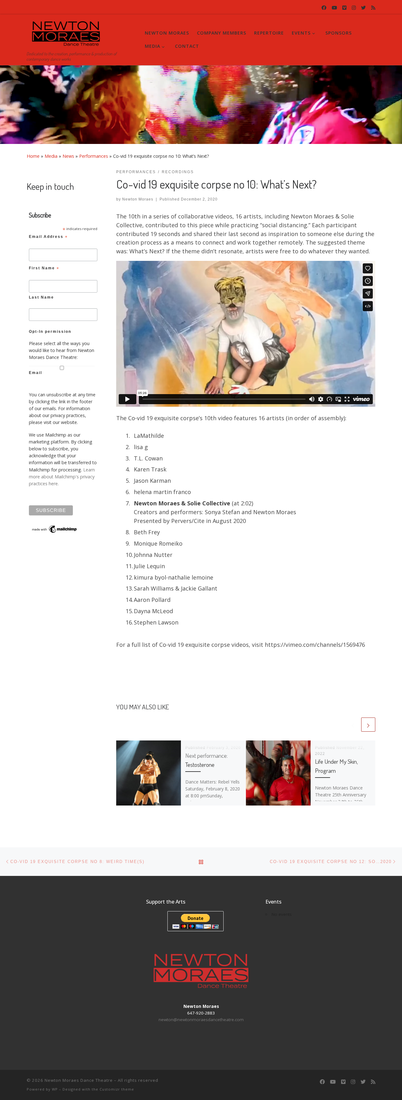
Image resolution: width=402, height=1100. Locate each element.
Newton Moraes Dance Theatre (79, 1080)
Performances (93, 156)
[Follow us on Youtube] (334, 7)
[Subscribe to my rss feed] (373, 7)
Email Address (48, 237)
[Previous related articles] (353, 725)
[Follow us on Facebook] (324, 7)
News (68, 156)
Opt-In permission (50, 331)
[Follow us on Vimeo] (344, 7)
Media (51, 156)
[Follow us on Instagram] (354, 7)
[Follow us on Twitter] (363, 7)
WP (55, 1089)
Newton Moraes (137, 199)
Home (33, 156)
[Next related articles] (368, 725)
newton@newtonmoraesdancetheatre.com (201, 1019)
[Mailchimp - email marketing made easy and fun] (54, 528)
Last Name (41, 297)
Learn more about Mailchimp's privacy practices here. (62, 477)
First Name (44, 269)
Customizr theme (117, 1089)
